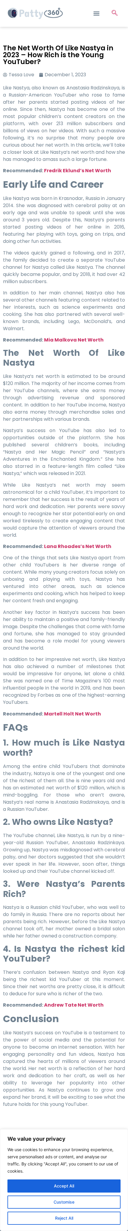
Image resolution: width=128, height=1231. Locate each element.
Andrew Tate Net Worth (74, 1005)
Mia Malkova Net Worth (74, 339)
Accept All (64, 1185)
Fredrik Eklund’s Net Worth (77, 170)
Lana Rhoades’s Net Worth (77, 546)
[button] (96, 13)
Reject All (64, 1218)
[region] (64, 1180)
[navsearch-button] (115, 13)
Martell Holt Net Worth (72, 713)
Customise (64, 1201)
